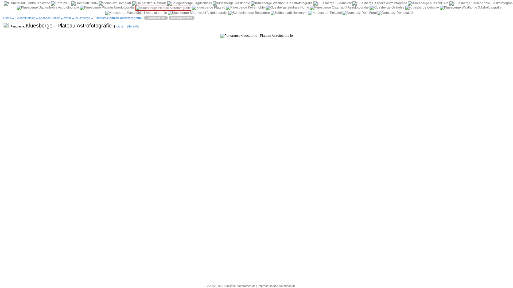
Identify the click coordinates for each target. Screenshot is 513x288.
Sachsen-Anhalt (49, 17)
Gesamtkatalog (25, 17)
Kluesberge (82, 17)
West (67, 17)
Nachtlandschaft (181, 17)
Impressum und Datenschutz (277, 285)
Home (7, 17)
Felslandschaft (155, 17)
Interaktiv (132, 26)
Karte (119, 26)
